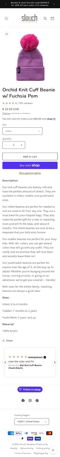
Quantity (6, 138)
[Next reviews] (55, 362)
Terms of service (22, 453)
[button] (6, 18)
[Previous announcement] (5, 4)
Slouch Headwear (28, 444)
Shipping (6, 113)
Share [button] (9, 340)
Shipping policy (41, 453)
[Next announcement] (54, 4)
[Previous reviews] (5, 362)
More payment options (30, 173)
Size (4, 124)
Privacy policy (43, 448)
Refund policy (26, 448)
